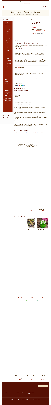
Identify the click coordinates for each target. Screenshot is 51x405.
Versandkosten (39, 25)
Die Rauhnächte (38, 30)
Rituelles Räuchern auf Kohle (8, 75)
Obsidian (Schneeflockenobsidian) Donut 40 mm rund (31, 145)
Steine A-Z (6, 85)
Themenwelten (7, 24)
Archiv (6, 110)
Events (6, 106)
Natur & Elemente (7, 43)
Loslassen (7, 25)
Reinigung (7, 36)
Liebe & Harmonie (7, 34)
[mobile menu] (3, 7)
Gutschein (6, 108)
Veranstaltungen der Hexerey (31, 393)
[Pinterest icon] (46, 0)
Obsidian (38, 33)
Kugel (42, 33)
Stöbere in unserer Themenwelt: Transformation (23, 80)
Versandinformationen (19, 392)
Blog (28, 390)
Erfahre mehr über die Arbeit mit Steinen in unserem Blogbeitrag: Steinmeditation (29, 78)
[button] (16, 85)
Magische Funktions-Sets (8, 96)
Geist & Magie (8, 31)
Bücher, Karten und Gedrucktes (8, 101)
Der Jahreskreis (8, 45)
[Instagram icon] (45, 0)
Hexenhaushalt (7, 87)
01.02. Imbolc (8, 51)
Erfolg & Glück (8, 29)
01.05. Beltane (8, 58)
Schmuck (6, 81)
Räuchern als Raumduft (7, 79)
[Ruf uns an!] (6, 119)
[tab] (31, 40)
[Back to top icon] (46, 403)
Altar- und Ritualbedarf (20, 14)
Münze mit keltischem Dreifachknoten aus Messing (20, 377)
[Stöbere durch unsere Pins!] (5, 119)
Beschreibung (16, 40)
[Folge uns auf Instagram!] (4, 119)
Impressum (6, 390)
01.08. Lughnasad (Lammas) (9, 63)
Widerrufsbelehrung (19, 390)
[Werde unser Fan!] (3, 119)
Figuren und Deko (8, 98)
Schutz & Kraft (8, 38)
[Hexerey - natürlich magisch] (25, 3)
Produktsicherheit (17, 41)
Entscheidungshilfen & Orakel (8, 93)
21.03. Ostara (8, 54)
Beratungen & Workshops (7, 104)
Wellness (6, 83)
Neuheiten (6, 22)
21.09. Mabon (8, 67)
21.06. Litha (9, 60)
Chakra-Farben (8, 27)
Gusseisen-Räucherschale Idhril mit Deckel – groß (20, 295)
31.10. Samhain (8, 70)
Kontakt (5, 392)
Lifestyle (7, 40)
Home (14, 14)
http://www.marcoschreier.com (18, 97)
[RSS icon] (47, 0)
